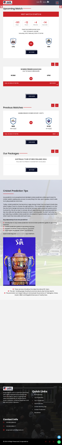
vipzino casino (20, 234)
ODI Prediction (38, 403)
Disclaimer (37, 412)
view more (32, 96)
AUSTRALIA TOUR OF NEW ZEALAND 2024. (31, 159)
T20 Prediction (38, 398)
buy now (31, 52)
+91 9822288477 (11, 426)
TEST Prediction (39, 401)
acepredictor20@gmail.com (15, 430)
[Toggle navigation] (57, 2)
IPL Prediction (38, 395)
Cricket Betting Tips (40, 406)
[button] (1, 6)
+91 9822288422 (11, 422)
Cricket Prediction (39, 409)
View (54, 134)
